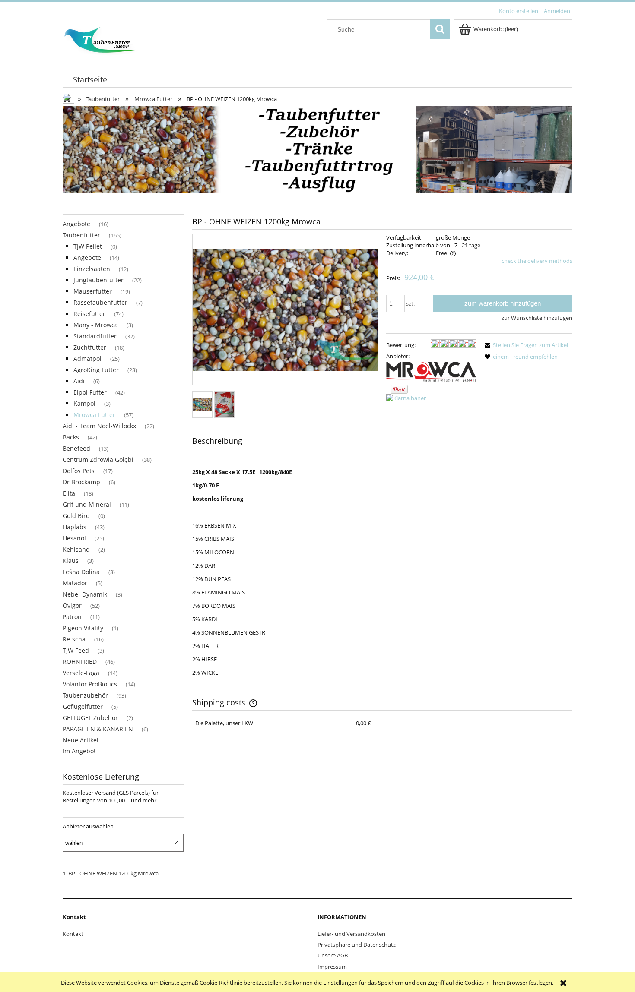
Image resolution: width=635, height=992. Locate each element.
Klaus (71, 560)
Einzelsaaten (91, 269)
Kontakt (73, 934)
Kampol (84, 403)
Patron (72, 617)
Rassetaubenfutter (100, 302)
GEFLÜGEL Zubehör (90, 718)
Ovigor (72, 605)
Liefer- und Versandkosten (351, 934)
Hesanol (74, 538)
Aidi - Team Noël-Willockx (99, 426)
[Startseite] (101, 39)
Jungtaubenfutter (98, 280)
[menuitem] (90, 79)
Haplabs (74, 527)
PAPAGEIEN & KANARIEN (98, 729)
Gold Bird (76, 516)
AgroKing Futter (96, 370)
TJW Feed (76, 650)
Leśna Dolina (81, 572)
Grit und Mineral (87, 504)
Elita (69, 493)
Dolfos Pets (79, 471)
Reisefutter (89, 314)
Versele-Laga (81, 673)
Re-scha (74, 639)
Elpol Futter (90, 392)
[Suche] (440, 29)
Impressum (332, 966)
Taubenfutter (81, 235)
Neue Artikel (80, 740)
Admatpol (87, 358)
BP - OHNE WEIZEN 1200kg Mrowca (113, 873)
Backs (71, 437)
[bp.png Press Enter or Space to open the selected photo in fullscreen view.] (285, 310)
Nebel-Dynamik (85, 594)
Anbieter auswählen (88, 826)
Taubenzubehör (85, 695)
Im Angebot (79, 751)
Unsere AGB (333, 955)
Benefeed (76, 448)
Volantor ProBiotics (90, 684)
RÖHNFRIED (80, 661)
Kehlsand (76, 549)
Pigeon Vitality (83, 628)
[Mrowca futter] (431, 371)
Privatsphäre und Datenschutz (357, 944)
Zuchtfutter (89, 347)
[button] (525, 345)
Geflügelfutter (83, 706)
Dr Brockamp (81, 482)
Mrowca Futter (94, 415)
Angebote (76, 224)
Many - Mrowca (95, 325)
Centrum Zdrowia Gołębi (98, 459)
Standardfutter (95, 336)
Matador (75, 583)
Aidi (79, 381)
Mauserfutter (92, 291)
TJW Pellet (87, 246)
